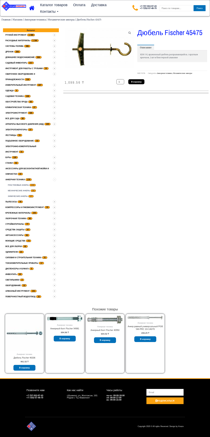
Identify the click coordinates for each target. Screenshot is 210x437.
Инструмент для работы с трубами (24, 68)
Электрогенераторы (16, 130)
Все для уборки (13, 246)
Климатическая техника (18, 107)
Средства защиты (15, 230)
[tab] (145, 47)
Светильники (12, 280)
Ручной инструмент (15, 35)
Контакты (48, 11)
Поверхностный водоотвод (20, 297)
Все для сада (12, 118)
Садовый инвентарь (16, 63)
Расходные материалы (17, 40)
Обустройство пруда (16, 102)
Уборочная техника (15, 218)
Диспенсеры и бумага (17, 269)
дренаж (9, 52)
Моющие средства (15, 241)
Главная (6, 19)
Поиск (200, 8)
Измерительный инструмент (20, 85)
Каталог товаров (53, 5)
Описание (146, 47)
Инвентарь (11, 274)
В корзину (136, 81)
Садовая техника (14, 96)
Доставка (99, 5)
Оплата (79, 5)
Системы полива (14, 46)
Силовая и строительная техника (23, 257)
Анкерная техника (35, 19)
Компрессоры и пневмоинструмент (24, 207)
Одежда (9, 91)
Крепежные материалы (18, 213)
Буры (8, 157)
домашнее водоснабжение (20, 57)
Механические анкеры (61, 19)
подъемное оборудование (19, 141)
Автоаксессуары (14, 235)
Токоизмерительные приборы (21, 263)
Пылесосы (11, 202)
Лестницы (10, 135)
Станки (9, 163)
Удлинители (11, 252)
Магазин (17, 19)
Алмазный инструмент (17, 291)
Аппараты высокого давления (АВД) (24, 124)
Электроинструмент (16, 113)
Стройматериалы (14, 224)
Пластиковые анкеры (18, 185)
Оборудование (13, 285)
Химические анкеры (18, 196)
